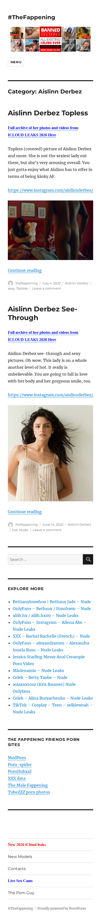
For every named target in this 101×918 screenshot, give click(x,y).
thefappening (26, 283)
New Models (20, 856)
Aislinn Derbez (76, 283)
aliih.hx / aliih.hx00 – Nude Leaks (45, 615)
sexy (11, 288)
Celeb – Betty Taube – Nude (40, 677)
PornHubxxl (19, 771)
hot (15, 530)
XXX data (16, 778)
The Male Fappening (28, 785)
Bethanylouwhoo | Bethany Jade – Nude (52, 601)
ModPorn (17, 757)
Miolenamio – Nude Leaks (38, 670)
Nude (23, 530)
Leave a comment (46, 288)
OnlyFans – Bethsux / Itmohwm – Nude (52, 608)
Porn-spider (20, 764)
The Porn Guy (21, 892)
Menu (16, 62)
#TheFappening (31, 17)
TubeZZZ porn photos (29, 792)
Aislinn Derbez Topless (48, 113)
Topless (22, 288)
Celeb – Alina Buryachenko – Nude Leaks (53, 698)
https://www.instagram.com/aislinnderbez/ (50, 190)
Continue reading (25, 270)
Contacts (17, 868)
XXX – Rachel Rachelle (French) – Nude (51, 636)
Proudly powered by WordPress (62, 908)
